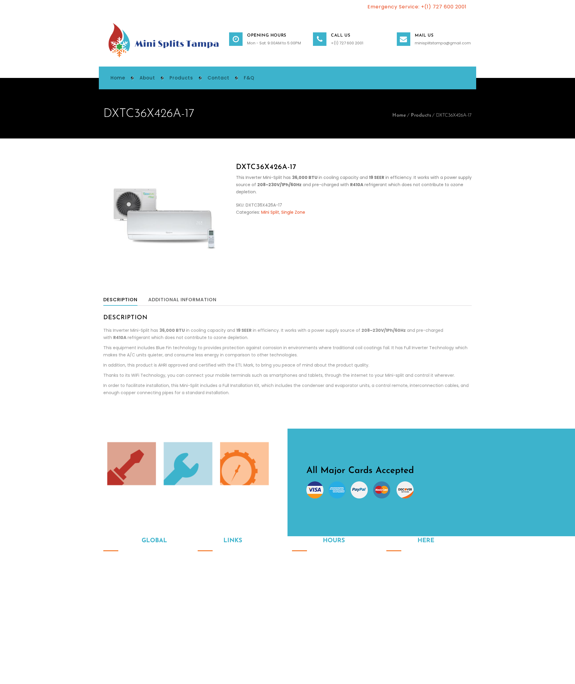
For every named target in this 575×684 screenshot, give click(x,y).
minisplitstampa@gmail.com (443, 43)
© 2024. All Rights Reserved (131, 651)
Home (399, 115)
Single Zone (293, 212)
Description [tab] (120, 299)
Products (421, 115)
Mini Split (270, 212)
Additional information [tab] (182, 299)
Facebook (403, 612)
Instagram (390, 612)
